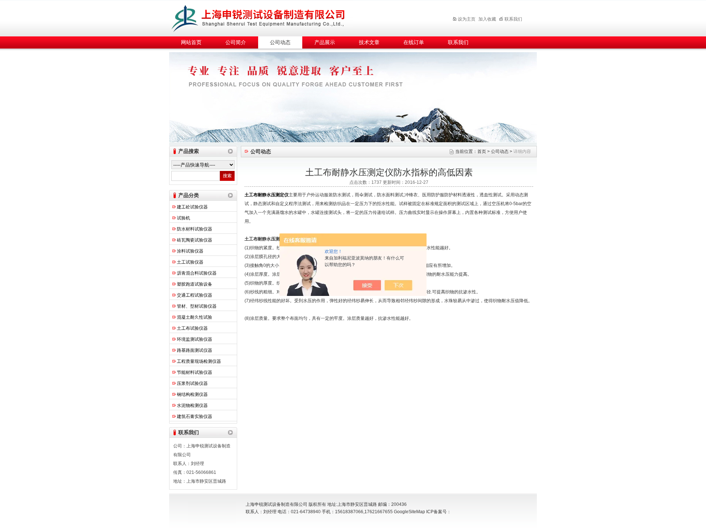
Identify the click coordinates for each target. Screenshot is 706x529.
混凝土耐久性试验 (194, 317)
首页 (481, 151)
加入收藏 (487, 19)
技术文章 (369, 42)
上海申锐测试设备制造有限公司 (266, 17)
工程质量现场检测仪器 (199, 361)
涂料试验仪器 (190, 251)
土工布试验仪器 (192, 328)
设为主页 (466, 19)
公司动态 (280, 42)
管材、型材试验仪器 (197, 306)
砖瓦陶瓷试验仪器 (194, 240)
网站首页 (191, 42)
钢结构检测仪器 (192, 394)
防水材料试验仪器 (194, 229)
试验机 (183, 218)
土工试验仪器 (190, 262)
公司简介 (235, 42)
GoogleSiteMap (409, 511)
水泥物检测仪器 (192, 405)
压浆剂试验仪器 (192, 383)
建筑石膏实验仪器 (194, 416)
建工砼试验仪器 (192, 207)
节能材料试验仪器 (194, 372)
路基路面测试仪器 (194, 350)
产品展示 (324, 42)
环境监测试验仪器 (194, 339)
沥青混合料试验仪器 (197, 273)
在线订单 (413, 42)
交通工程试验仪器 (194, 295)
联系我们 (513, 19)
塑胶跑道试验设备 (194, 284)
